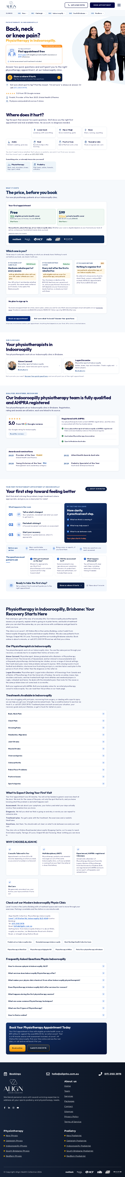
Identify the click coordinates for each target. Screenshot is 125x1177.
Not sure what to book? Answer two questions (54, 319)
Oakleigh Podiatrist (77, 1141)
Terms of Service (72, 1122)
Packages (69, 1101)
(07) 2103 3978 (20, 87)
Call (38, 1048)
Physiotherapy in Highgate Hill (40, 949)
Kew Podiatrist (74, 1135)
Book (102, 5)
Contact (68, 1106)
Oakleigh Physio (14, 1141)
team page (60, 689)
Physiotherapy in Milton (64, 949)
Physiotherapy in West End (17, 949)
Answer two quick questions (36, 376)
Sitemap (68, 1111)
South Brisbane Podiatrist (80, 1151)
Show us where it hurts (69, 585)
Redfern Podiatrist (76, 1156)
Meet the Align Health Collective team (77, 942)
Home (67, 1086)
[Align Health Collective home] (11, 5)
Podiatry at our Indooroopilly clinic (20, 942)
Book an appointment (18, 319)
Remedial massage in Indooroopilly (48, 942)
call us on (34, 154)
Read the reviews (17, 434)
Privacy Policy (71, 1116)
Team (67, 1091)
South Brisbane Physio (18, 1151)
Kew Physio (12, 1135)
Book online (17, 1048)
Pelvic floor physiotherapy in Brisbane (89, 949)
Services (68, 1096)
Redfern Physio (14, 1156)
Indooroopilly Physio (16, 1146)
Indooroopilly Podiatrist (79, 1146)
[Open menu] (119, 5)
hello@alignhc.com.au (23, 926)
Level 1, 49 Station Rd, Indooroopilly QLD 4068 (28, 918)
